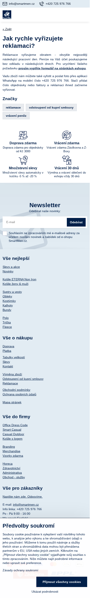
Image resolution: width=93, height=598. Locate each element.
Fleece (7, 327)
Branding (9, 446)
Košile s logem (12, 438)
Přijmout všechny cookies (62, 582)
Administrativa (12, 472)
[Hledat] (63, 14)
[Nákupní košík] (74, 14)
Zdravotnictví (11, 468)
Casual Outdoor (13, 434)
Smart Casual (12, 429)
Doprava (8, 346)
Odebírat (76, 222)
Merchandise (11, 451)
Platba (7, 351)
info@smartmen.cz (26, 504)
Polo (6, 318)
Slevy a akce (11, 267)
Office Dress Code (15, 425)
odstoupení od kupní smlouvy (51, 107)
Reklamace (10, 383)
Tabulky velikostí (14, 357)
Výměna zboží (12, 374)
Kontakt (8, 366)
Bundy (7, 310)
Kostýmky (9, 301)
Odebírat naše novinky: (45, 211)
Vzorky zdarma (13, 455)
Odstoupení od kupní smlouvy (23, 379)
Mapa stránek (12, 402)
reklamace (13, 107)
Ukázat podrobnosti (45, 591)
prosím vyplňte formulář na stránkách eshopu (52, 68)
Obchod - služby (14, 477)
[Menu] (84, 14)
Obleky (7, 296)
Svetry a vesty (12, 292)
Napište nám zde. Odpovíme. (23, 496)
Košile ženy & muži (15, 284)
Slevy (6, 361)
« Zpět (7, 29)
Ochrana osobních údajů (19, 394)
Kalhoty (8, 305)
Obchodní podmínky (16, 389)
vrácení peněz (16, 115)
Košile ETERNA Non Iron (19, 279)
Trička (7, 322)
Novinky (8, 271)
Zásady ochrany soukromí (20, 570)
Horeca (8, 463)
